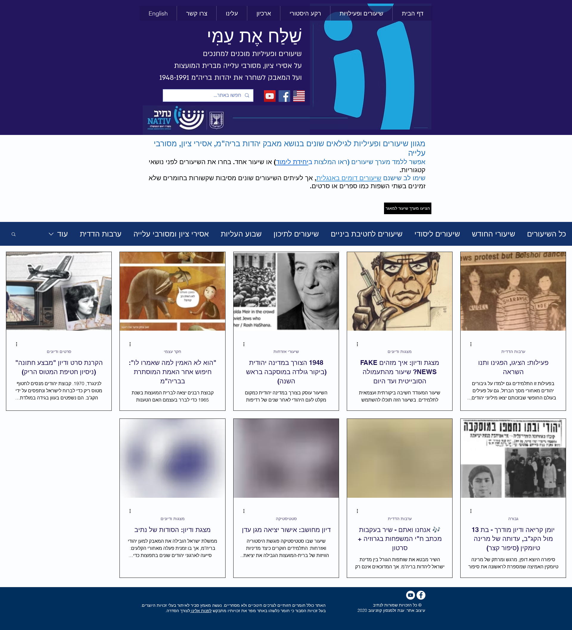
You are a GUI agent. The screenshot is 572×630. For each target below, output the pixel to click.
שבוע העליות (241, 233)
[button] (305, 13)
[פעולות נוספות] (468, 344)
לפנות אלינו (201, 610)
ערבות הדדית (101, 233)
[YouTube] (270, 96)
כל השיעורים (546, 233)
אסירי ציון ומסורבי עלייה (171, 233)
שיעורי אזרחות (286, 351)
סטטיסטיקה (286, 518)
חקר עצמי (172, 351)
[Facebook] (284, 96)
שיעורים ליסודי (437, 233)
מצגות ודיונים (400, 351)
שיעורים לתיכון (296, 233)
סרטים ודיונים (59, 351)
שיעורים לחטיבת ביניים (366, 233)
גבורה (513, 518)
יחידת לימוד (292, 162)
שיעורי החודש (493, 233)
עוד (62, 233)
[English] (299, 96)
